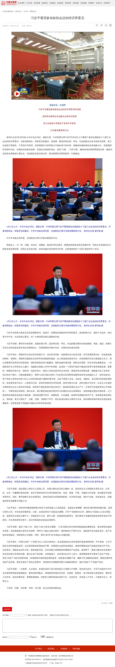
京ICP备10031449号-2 (33, 659)
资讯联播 (37, 3)
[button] (17, 93)
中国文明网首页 (7, 11)
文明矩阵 (107, 3)
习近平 (25, 11)
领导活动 (18, 11)
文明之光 (99, 3)
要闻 (23, 3)
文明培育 (68, 3)
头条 (19, 3)
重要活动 (33, 11)
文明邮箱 (63, 648)
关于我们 (38, 648)
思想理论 (45, 3)
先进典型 (60, 3)
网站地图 (76, 648)
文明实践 (76, 3)
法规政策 (52, 3)
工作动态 (29, 3)
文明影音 (91, 3)
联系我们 (51, 648)
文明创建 (83, 3)
